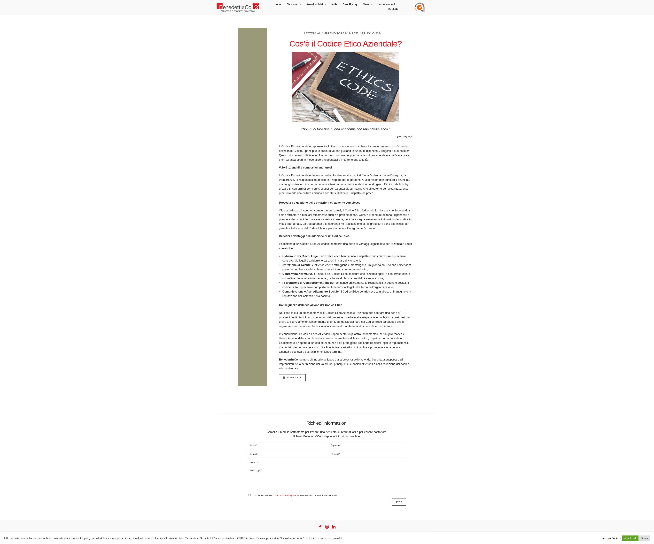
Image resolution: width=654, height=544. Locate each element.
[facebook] (320, 527)
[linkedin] (334, 527)
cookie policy (83, 538)
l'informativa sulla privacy (286, 495)
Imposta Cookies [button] (611, 538)
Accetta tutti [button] (630, 538)
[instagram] (327, 527)
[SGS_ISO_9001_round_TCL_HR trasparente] (420, 4)
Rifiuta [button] (644, 538)
